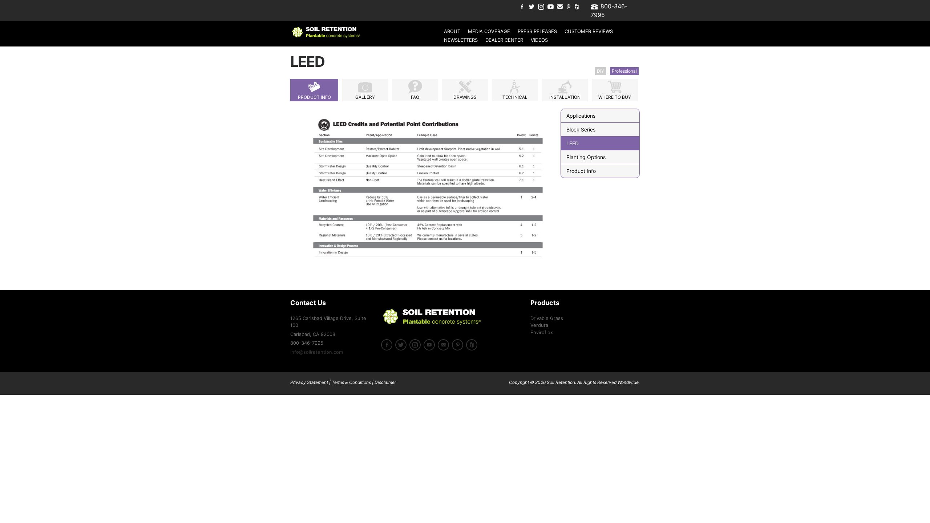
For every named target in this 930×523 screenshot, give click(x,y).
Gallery (365, 97)
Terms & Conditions (351, 382)
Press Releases (537, 31)
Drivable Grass (546, 318)
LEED (572, 143)
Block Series (580, 129)
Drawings (465, 97)
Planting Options (586, 157)
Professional (624, 71)
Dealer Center (504, 40)
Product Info (314, 97)
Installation (565, 97)
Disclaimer (385, 382)
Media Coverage (489, 31)
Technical (514, 97)
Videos (539, 40)
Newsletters (461, 40)
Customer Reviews (589, 31)
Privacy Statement (309, 382)
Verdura (539, 325)
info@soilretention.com (316, 352)
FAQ (415, 97)
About (452, 31)
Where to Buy (614, 97)
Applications (580, 116)
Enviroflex (541, 332)
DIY (600, 71)
